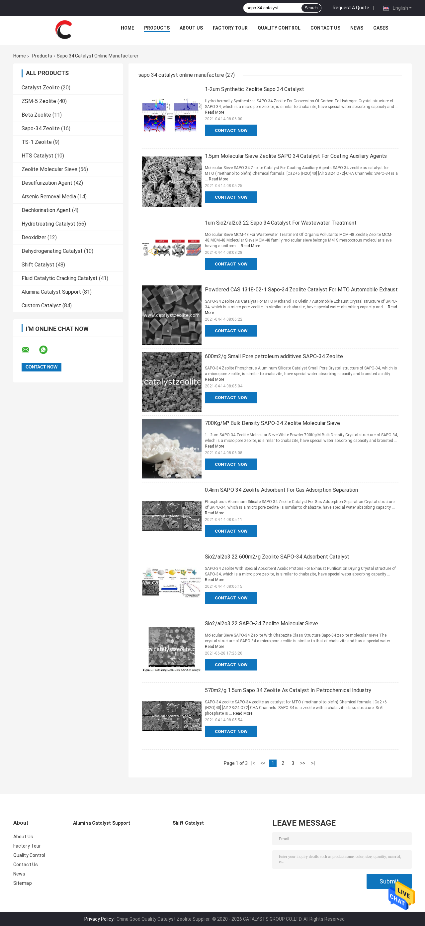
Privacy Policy (99, 919)
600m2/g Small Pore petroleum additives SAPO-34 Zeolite (274, 356)
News (356, 28)
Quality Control (279, 28)
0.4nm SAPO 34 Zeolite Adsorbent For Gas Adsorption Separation (281, 490)
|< (253, 763)
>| (313, 763)
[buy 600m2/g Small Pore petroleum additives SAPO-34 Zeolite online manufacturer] (172, 382)
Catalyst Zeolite (41, 87)
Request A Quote (351, 7)
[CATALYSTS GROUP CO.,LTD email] (30, 350)
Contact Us (325, 28)
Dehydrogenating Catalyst (52, 251)
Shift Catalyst (38, 264)
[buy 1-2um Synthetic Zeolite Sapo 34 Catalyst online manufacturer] (172, 115)
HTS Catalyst (37, 156)
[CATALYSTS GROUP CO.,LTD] (63, 30)
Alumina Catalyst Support (51, 292)
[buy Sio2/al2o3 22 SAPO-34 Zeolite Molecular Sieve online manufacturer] (172, 649)
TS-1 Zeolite (37, 142)
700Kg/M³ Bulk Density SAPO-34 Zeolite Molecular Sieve (272, 423)
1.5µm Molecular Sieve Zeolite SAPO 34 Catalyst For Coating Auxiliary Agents (296, 156)
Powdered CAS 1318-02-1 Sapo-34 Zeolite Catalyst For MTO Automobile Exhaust (301, 289)
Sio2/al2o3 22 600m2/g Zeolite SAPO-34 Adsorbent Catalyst (277, 557)
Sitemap (22, 883)
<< (263, 763)
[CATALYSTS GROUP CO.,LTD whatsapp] (47, 350)
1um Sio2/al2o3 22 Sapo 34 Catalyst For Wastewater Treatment (281, 223)
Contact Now (231, 130)
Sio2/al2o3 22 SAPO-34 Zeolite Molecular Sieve (261, 623)
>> (302, 763)
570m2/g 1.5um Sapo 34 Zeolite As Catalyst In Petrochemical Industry (288, 690)
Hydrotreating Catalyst (48, 224)
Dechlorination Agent (46, 210)
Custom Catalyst (41, 305)
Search (311, 8)
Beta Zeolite (36, 115)
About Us (191, 28)
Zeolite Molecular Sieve (49, 169)
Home (127, 28)
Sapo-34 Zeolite (41, 128)
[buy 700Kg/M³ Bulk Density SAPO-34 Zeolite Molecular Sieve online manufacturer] (172, 449)
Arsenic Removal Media (49, 196)
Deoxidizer (34, 237)
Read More (214, 112)
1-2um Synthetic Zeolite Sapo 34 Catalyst (254, 89)
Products (157, 28)
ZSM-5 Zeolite (39, 101)
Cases (380, 28)
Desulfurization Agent (47, 183)
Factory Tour (230, 28)
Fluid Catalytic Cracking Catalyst (60, 278)
